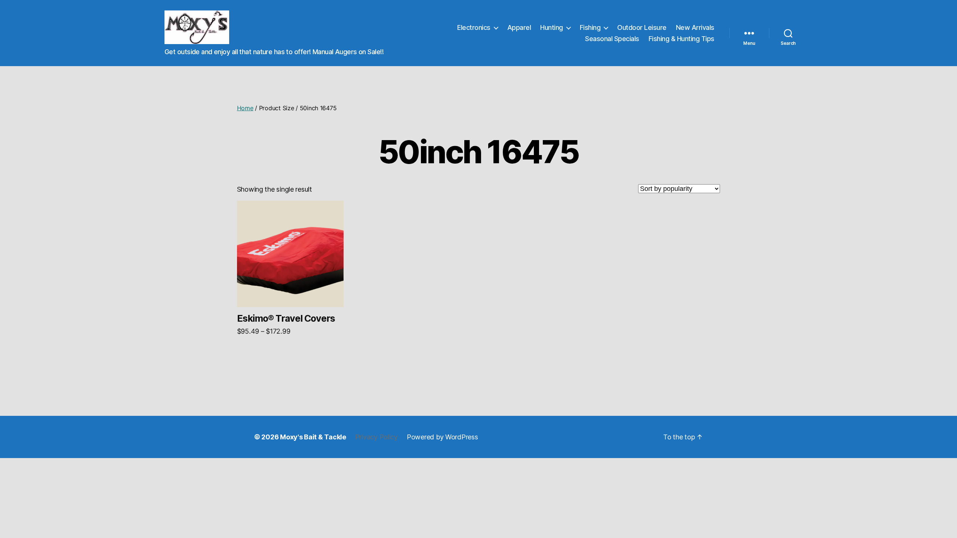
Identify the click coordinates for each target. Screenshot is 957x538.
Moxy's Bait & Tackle (313, 437)
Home (245, 108)
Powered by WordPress (442, 437)
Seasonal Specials (612, 39)
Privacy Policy (376, 437)
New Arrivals (695, 27)
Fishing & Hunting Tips (681, 39)
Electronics (473, 27)
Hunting (551, 27)
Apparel (519, 27)
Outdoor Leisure (642, 27)
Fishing (590, 27)
